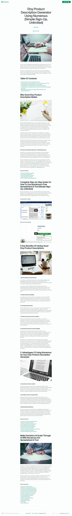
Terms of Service (35, 513)
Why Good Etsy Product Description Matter (30, 82)
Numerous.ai (37, 163)
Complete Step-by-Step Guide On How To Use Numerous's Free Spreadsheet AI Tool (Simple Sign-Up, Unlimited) (35, 84)
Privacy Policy (28, 513)
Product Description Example (27, 175)
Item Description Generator (27, 495)
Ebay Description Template (27, 176)
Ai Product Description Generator (28, 493)
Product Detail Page (30, 74)
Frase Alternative (24, 503)
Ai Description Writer (25, 500)
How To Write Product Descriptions (28, 178)
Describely (23, 501)
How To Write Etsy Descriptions (28, 425)
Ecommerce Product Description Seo (29, 421)
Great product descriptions (26, 123)
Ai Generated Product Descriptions (28, 424)
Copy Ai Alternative (25, 499)
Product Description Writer (27, 486)
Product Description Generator (27, 494)
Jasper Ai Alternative (25, 496)
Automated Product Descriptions (28, 426)
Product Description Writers (27, 498)
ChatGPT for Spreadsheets (45, 347)
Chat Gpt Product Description (27, 427)
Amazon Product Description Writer (28, 491)
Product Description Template (27, 173)
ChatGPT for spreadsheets (37, 167)
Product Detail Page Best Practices (28, 431)
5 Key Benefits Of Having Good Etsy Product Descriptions (33, 85)
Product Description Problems (27, 430)
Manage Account (42, 513)
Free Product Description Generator (29, 490)
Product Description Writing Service (29, 489)
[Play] (36, 210)
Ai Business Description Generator (28, 488)
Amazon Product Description (27, 422)
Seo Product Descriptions (26, 174)
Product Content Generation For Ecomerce (30, 429)
